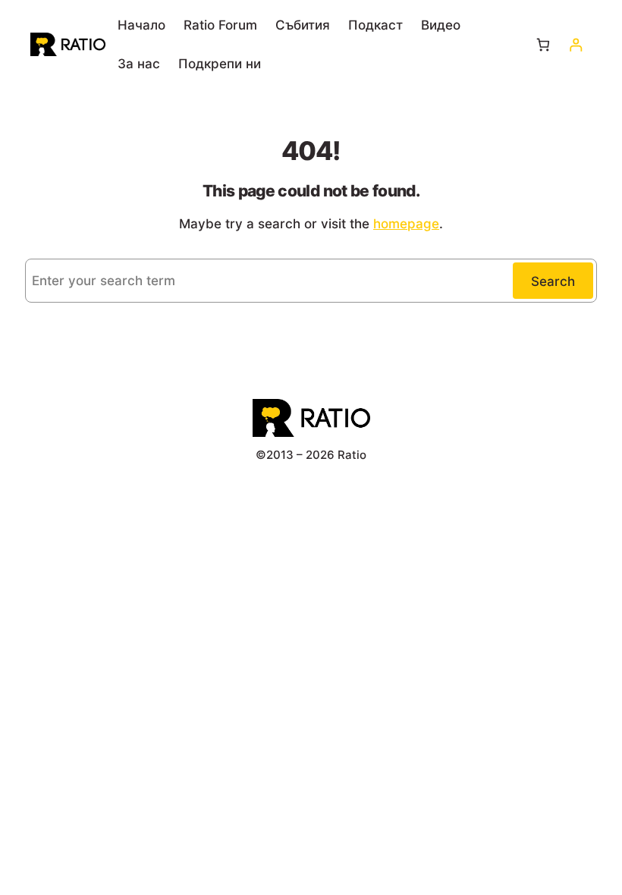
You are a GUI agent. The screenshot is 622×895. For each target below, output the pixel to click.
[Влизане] (575, 44)
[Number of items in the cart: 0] (542, 44)
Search (553, 281)
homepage (406, 223)
